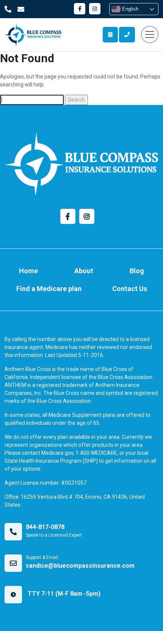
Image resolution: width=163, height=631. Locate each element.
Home (28, 271)
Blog (137, 271)
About (83, 271)
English (129, 9)
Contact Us (129, 289)
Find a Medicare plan (49, 289)
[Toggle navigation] (149, 34)
